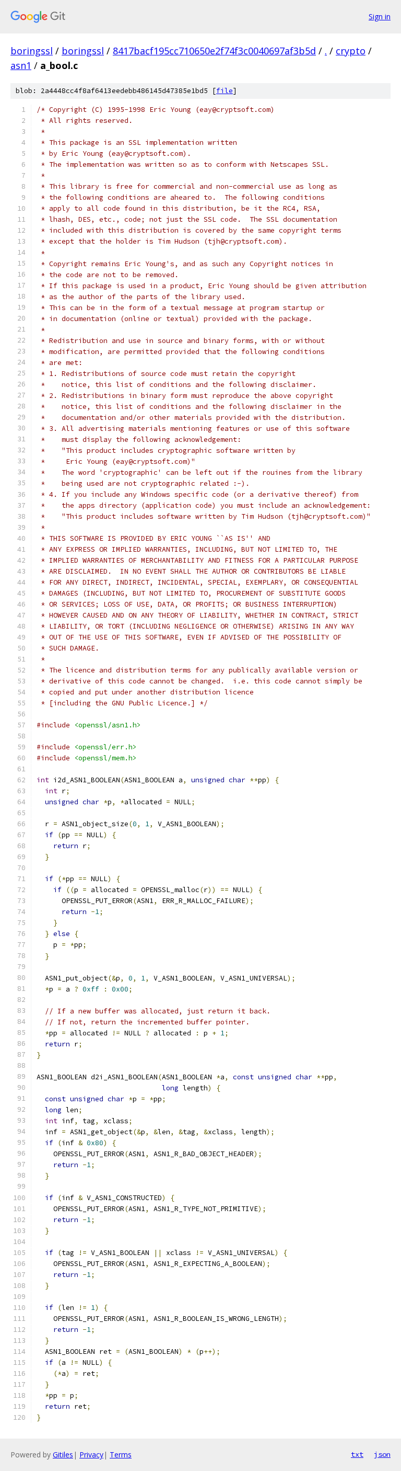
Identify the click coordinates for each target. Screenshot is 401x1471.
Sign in (380, 16)
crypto (350, 50)
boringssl (31, 50)
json (382, 1454)
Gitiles (63, 1454)
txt (357, 1454)
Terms (121, 1454)
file (224, 90)
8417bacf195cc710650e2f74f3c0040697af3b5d (214, 50)
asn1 (20, 65)
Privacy (91, 1454)
